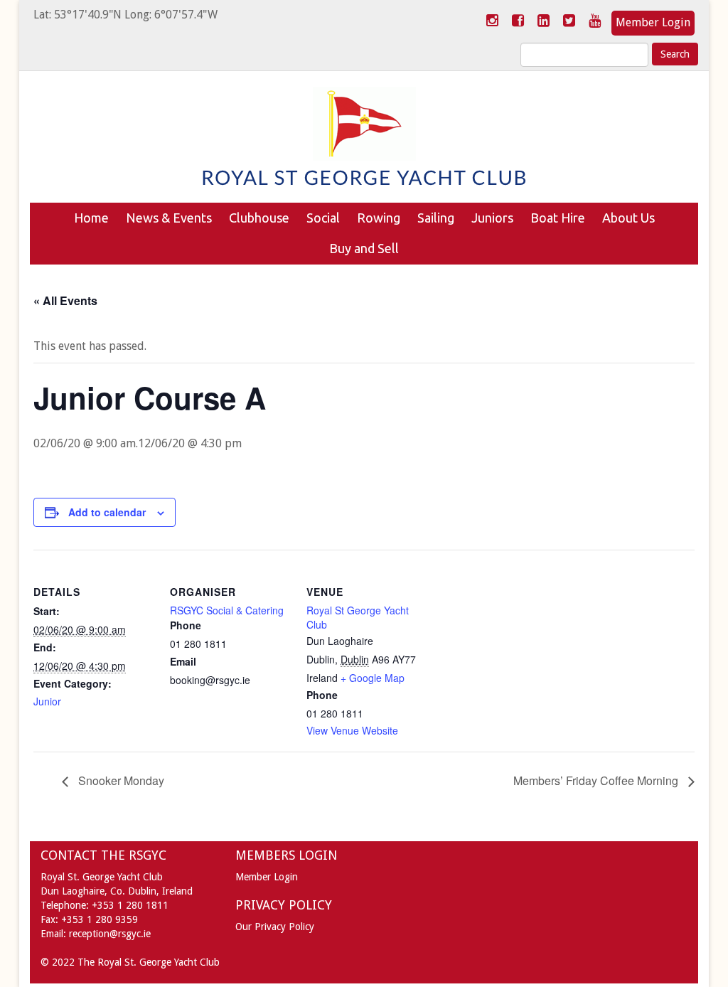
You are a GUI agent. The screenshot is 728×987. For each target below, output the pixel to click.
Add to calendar (107, 512)
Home (91, 217)
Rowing (378, 217)
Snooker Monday (119, 780)
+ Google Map (373, 678)
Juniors (492, 217)
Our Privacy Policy (274, 926)
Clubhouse (259, 217)
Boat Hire (557, 217)
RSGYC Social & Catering (227, 610)
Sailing (435, 217)
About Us (628, 217)
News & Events (169, 217)
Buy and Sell (364, 248)
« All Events (65, 300)
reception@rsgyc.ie (110, 933)
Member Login (653, 22)
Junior (47, 701)
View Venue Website (352, 730)
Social (323, 217)
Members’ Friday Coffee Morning (597, 780)
